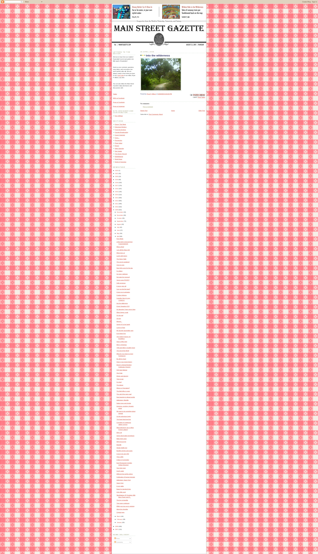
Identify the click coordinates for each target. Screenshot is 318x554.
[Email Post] (191, 94)
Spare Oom (120, 483)
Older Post (202, 110)
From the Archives (120, 129)
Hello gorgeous (121, 283)
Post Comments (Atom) (156, 114)
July (118, 227)
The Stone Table (121, 259)
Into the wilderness (122, 303)
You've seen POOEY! (123, 280)
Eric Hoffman (119, 116)
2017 (117, 185)
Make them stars (122, 438)
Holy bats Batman (122, 370)
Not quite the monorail (123, 277)
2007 (117, 529)
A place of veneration (123, 460)
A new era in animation (123, 292)
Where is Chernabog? (123, 388)
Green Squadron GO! (123, 306)
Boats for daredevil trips (124, 489)
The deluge (120, 385)
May (118, 233)
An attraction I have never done (126, 309)
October (119, 218)
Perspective (118, 140)
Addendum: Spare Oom (124, 480)
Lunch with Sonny (122, 256)
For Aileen (119, 271)
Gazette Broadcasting (121, 132)
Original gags (120, 512)
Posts (118, 538)
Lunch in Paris (121, 327)
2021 (117, 173)
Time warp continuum (123, 503)
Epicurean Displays (121, 127)
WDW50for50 (119, 156)
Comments (119, 542)
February (120, 519)
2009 (117, 210)
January (119, 522)
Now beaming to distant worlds (126, 397)
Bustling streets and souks (125, 450)
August (119, 224)
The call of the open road (124, 394)
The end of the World (123, 350)
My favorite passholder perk (125, 330)
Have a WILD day (122, 341)
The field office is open (123, 391)
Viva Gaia (119, 373)
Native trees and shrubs (124, 403)
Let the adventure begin (124, 416)
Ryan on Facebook (119, 102)
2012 (117, 200)
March (119, 516)
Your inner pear (121, 468)
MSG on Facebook (118, 98)
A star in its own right (123, 454)
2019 (117, 179)
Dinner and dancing (122, 376)
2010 (117, 207)
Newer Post (143, 110)
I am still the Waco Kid (123, 250)
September (120, 221)
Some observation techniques (125, 435)
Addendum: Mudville (123, 400)
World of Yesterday (120, 162)
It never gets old (121, 286)
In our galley (120, 486)
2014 (117, 194)
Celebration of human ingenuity (126, 477)
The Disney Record (121, 154)
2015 (117, 191)
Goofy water (120, 471)
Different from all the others (125, 474)
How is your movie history (124, 362)
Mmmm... (119, 321)
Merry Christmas (122, 344)
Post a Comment (148, 106)
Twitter (115, 94)
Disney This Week (120, 124)
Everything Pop (121, 333)
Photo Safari (201, 97)
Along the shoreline (122, 509)
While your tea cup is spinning (125, 506)
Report (117, 146)
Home (173, 110)
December (120, 212)
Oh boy (119, 318)
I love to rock (120, 265)
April (118, 236)
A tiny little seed (121, 492)
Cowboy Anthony (122, 295)
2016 (117, 188)
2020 (117, 176)
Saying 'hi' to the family (123, 324)
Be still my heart (121, 359)
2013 (117, 197)
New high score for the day (125, 268)
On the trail (120, 315)
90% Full (119, 432)
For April (119, 382)
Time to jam (120, 379)
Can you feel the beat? (123, 289)
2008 (117, 526)
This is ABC (120, 457)
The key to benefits (122, 500)
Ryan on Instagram (119, 106)
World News (118, 159)
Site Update (118, 151)
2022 (117, 170)
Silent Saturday (119, 148)
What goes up (121, 253)
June (118, 230)
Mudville (119, 445)
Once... (117, 138)
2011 (117, 203)
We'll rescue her (121, 441)
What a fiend (120, 247)
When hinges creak (122, 312)
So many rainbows (122, 274)
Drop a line (120, 75)
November (120, 215)
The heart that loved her (124, 419)
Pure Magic (120, 238)
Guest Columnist (120, 135)
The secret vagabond (123, 262)
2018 (117, 182)
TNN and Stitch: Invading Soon (126, 347)
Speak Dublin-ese (122, 447)
